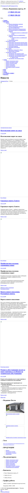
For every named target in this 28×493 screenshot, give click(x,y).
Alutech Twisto (14, 57)
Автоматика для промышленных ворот (18, 54)
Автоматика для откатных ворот (16, 58)
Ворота (7, 22)
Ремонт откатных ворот (11, 63)
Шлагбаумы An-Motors (14, 51)
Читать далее (4, 150)
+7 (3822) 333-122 (14, 12)
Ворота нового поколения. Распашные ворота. (10, 293)
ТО (6, 68)
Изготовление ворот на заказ (11, 130)
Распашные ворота (5, 288)
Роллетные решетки (13, 46)
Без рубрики (3, 197)
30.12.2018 (3, 268)
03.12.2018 (3, 296)
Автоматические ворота (6, 127)
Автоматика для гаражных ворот (16, 53)
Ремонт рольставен (10, 64)
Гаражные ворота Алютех (10, 201)
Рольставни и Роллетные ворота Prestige (18, 43)
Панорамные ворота (13, 40)
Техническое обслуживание (12, 467)
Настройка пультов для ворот (13, 67)
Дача (7, 443)
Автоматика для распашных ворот (17, 56)
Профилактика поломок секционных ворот (10, 264)
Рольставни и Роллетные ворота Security (18, 45)
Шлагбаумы (8, 48)
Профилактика (5, 444)
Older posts (3, 397)
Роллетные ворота (5, 366)
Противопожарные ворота (20, 443)
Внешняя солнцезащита (14, 47)
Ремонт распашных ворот (12, 62)
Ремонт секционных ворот (12, 61)
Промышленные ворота (11, 443)
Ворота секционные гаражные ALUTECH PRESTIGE (16, 27)
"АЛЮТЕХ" (21, 1)
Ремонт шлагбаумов (10, 65)
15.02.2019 (3, 133)
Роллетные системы (10, 41)
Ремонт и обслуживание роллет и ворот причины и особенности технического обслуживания (13, 371)
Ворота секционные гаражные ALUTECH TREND (16, 25)
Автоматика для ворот (11, 52)
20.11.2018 (3, 376)
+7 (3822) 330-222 (14, 15)
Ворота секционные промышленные (17, 29)
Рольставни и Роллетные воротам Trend (18, 42)
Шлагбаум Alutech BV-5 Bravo (16, 50)
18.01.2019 (3, 203)
